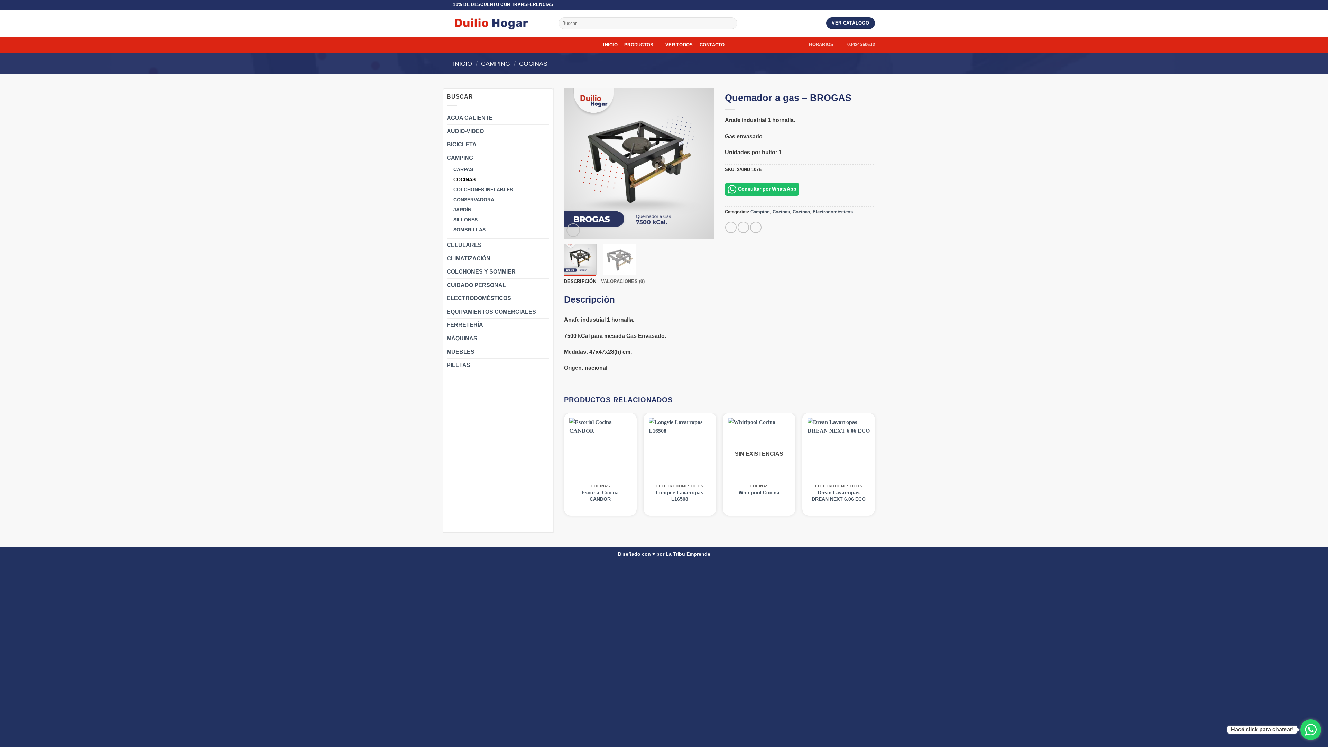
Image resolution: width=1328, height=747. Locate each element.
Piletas (458, 365)
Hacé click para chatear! (1262, 729)
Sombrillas (469, 229)
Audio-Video (465, 131)
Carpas (463, 169)
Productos (638, 44)
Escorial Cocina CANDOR (600, 496)
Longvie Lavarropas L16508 (679, 496)
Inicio (610, 44)
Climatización (468, 258)
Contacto (712, 44)
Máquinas (462, 338)
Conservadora (473, 199)
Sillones (465, 219)
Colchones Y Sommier (481, 272)
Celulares (464, 245)
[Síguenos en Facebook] (865, 4)
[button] (573, 230)
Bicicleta (462, 144)
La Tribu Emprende (688, 554)
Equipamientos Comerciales (491, 312)
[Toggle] (545, 118)
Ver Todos (679, 44)
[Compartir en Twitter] (743, 227)
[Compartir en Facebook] (731, 227)
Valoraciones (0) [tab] (623, 281)
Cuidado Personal (476, 285)
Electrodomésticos (479, 298)
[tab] (589, 302)
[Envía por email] (756, 227)
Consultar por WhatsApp (767, 189)
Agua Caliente (470, 118)
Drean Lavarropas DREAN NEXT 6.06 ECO (839, 496)
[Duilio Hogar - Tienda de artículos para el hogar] (500, 23)
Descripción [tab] (580, 281)
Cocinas (533, 63)
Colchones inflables (483, 189)
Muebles (460, 352)
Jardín (462, 209)
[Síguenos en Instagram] (871, 4)
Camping (495, 63)
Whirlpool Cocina (759, 492)
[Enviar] (730, 23)
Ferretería (465, 325)
